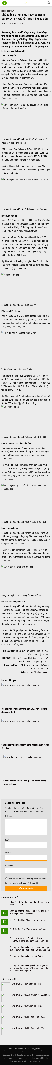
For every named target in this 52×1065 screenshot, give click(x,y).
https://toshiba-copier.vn (40, 672)
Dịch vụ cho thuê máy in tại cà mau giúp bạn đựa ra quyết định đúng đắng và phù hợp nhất (30, 948)
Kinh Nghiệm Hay (7, 11)
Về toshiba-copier (42, 1051)
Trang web (9, 865)
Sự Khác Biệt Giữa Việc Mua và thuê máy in (29, 929)
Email (8, 853)
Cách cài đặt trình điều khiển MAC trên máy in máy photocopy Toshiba (29, 912)
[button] (4, 3)
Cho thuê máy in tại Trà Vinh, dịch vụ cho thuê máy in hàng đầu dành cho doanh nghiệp (30, 939)
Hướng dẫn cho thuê (25, 1051)
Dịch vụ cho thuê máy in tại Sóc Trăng (26, 956)
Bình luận (9, 816)
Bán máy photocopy (15, 1049)
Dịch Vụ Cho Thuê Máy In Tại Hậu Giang (27, 920)
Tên (7, 840)
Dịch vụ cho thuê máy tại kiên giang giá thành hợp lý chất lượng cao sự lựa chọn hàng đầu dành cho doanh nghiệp (30, 968)
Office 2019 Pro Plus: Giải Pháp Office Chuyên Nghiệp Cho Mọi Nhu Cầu (30, 903)
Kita (21, 23)
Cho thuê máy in (10, 1051)
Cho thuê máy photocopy (34, 1049)
